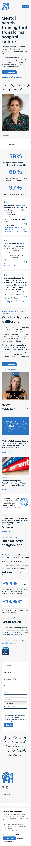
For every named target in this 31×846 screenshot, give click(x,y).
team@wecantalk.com (10, 643)
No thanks (20, 838)
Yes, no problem (9, 838)
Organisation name (11, 686)
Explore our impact (9, 369)
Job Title (7, 693)
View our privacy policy (10, 830)
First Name (8, 665)
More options (8, 841)
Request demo (9, 72)
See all (26, 408)
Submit (9, 725)
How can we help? (10, 700)
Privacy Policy (10, 717)
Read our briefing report (11, 77)
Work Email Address (11, 679)
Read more (16, 435)
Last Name (7, 672)
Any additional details (11, 707)
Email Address (7, 808)
